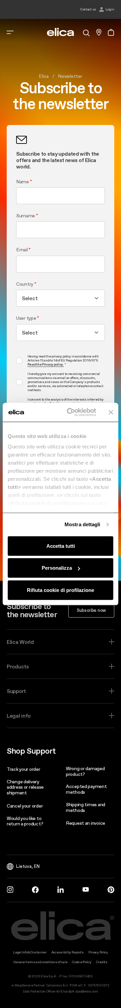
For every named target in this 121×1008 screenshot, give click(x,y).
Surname (25, 215)
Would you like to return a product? (25, 821)
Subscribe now (91, 610)
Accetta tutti (60, 545)
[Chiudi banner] (111, 412)
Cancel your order (25, 805)
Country (24, 284)
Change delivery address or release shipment (25, 787)
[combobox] (60, 298)
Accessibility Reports (67, 952)
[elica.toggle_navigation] (10, 32)
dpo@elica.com (87, 991)
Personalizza (57, 568)
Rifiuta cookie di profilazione (60, 590)
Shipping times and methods (85, 807)
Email (22, 249)
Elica (44, 76)
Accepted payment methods (86, 789)
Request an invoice (85, 823)
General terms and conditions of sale (40, 962)
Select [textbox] (29, 298)
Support (16, 691)
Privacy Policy (98, 952)
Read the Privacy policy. (46, 365)
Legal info (19, 715)
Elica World (20, 641)
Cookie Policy (81, 962)
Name (22, 181)
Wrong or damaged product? (85, 771)
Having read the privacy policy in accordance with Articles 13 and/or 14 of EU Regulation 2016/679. (63, 360)
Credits (102, 962)
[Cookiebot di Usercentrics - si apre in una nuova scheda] (71, 412)
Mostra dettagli (82, 524)
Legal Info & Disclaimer (30, 952)
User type (26, 318)
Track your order (23, 769)
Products (18, 666)
